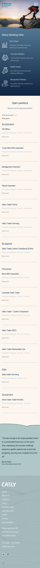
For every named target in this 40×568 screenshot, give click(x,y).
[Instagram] (8, 554)
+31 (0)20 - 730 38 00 (11, 543)
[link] (9, 5)
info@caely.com (8, 546)
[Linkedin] (3, 554)
